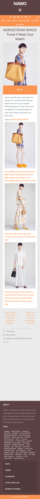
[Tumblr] (22, 17)
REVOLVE (7, 433)
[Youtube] (29, 17)
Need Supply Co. (9, 456)
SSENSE (20, 448)
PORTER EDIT (8, 454)
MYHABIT (15, 433)
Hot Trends (20, 24)
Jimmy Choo (29, 448)
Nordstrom (9, 338)
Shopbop (6, 431)
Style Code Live (9, 439)
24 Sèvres (24, 439)
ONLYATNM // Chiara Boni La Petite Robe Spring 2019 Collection (11, 318)
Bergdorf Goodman (18, 444)
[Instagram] (14, 17)
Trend (9, 20)
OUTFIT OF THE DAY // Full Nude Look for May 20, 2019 (29, 318)
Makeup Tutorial (24, 20)
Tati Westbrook (21, 450)
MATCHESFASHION (10, 435)
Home (3, 20)
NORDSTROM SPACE (23, 338)
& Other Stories (20, 441)
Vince (29, 450)
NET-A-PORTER (25, 433)
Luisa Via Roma (9, 441)
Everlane (29, 441)
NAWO (20, 4)
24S (17, 452)
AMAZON (7, 437)
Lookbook (10, 476)
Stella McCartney (9, 450)
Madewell (31, 452)
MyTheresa (26, 443)
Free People (23, 452)
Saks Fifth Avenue (24, 435)
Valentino (7, 446)
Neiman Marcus (16, 431)
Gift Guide (35, 20)
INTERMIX (18, 454)
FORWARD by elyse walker (12, 443)
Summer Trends (9, 452)
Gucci (26, 456)
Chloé (25, 454)
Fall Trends (26, 446)
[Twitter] (26, 17)
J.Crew (28, 444)
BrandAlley (7, 444)
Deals (14, 20)
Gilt (12, 446)
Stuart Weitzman (19, 458)
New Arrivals (10, 335)
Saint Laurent (8, 458)
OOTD (17, 439)
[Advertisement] (20, 376)
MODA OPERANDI (10, 448)
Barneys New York (17, 437)
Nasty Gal (18, 446)
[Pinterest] (18, 17)
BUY (20, 89)
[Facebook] (11, 17)
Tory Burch (19, 456)
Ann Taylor (31, 454)
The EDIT (28, 437)
